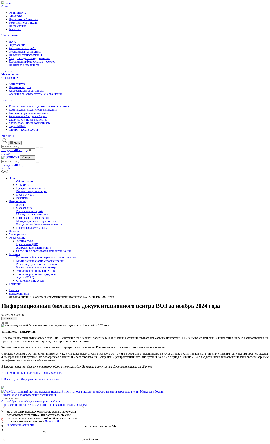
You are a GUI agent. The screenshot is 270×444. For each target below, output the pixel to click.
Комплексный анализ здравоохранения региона (39, 106)
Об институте (17, 12)
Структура (15, 15)
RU (3, 153)
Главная (14, 290)
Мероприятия (10, 74)
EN (8, 153)
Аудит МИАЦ (17, 126)
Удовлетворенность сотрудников (29, 122)
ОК (44, 431)
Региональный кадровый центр (28, 116)
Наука (12, 41)
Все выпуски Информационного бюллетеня (30, 379)
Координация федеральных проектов (32, 61)
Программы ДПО (20, 87)
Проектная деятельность (24, 64)
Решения (6, 100)
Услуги (41, 404)
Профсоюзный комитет (23, 19)
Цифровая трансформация (25, 54)
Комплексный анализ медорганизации (33, 109)
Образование (17, 45)
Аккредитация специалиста (26, 90)
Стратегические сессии (23, 129)
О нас (5, 6)
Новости (6, 71)
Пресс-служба (17, 25)
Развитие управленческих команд (30, 113)
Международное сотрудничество (29, 58)
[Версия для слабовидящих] (30, 150)
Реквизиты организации (24, 22)
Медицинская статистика (25, 51)
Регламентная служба (22, 48)
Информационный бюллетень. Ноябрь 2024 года (32, 372)
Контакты (7, 135)
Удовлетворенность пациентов (28, 119)
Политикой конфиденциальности (33, 423)
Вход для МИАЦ (77, 404)
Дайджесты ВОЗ (19, 293)
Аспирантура (17, 83)
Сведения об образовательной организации (36, 93)
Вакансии (15, 29)
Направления (9, 35)
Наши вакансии (56, 404)
